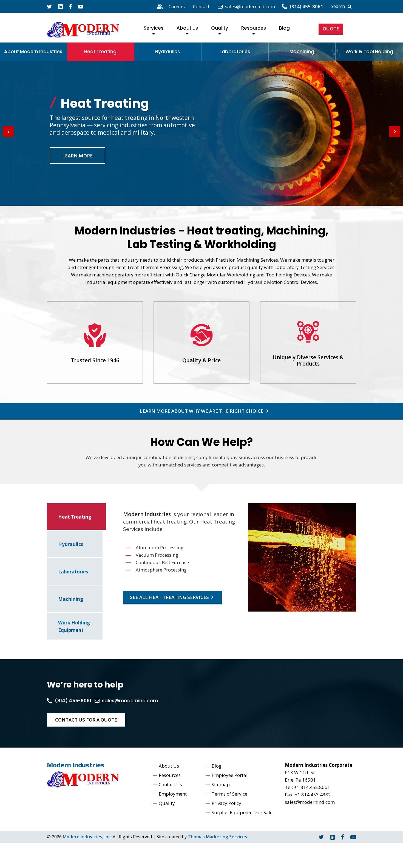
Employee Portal (230, 775)
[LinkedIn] (332, 837)
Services (153, 28)
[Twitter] (49, 7)
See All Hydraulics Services (166, 597)
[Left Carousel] (8, 131)
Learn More (77, 155)
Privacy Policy (226, 803)
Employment (173, 794)
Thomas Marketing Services (217, 837)
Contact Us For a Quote (86, 720)
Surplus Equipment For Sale (242, 812)
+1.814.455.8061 (312, 787)
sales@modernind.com (310, 802)
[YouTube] (80, 7)
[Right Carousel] (394, 131)
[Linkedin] (60, 7)
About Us (187, 28)
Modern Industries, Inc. (87, 837)
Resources (253, 28)
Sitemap (221, 784)
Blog (284, 28)
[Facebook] (70, 7)
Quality (219, 28)
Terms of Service (229, 794)
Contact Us (170, 784)
